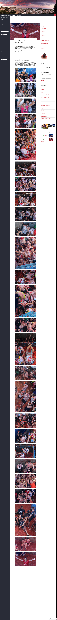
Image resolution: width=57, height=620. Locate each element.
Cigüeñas (42, 37)
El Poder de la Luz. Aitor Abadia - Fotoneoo (47, 102)
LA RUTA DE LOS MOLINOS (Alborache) (46, 45)
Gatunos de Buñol (43, 87)
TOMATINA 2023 (43, 35)
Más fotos (42, 141)
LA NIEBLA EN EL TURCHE (45, 46)
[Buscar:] (5, 31)
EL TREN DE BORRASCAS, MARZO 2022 (47, 40)
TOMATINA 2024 (43, 31)
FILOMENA (42, 48)
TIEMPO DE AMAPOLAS (4, 48)
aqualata (42, 108)
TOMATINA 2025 (43, 28)
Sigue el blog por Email (45, 72)
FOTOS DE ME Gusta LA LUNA (46, 67)
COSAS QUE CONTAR (47, 15)
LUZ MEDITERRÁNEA (44, 116)
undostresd (42, 89)
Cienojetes (42, 110)
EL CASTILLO (34, 15)
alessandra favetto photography (45, 94)
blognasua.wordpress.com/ (45, 97)
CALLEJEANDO (38, 15)
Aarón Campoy (43, 100)
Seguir (42, 80)
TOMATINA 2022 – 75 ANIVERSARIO (22, 41)
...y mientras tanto (43, 111)
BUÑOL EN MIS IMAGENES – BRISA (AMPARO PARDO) (11, 15)
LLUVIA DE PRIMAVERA (44, 43)
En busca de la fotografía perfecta (45, 118)
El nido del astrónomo (44, 92)
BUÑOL (31, 15)
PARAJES (43, 15)
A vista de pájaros (43, 95)
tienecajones (43, 103)
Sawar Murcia (43, 113)
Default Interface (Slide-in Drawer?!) (46, 105)
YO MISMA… (52, 15)
